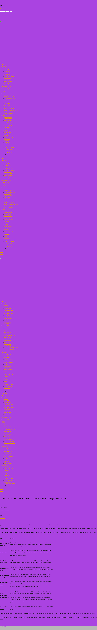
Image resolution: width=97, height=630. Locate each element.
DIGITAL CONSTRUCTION (9, 108)
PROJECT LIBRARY (6, 88)
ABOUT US (4, 66)
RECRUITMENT (7, 140)
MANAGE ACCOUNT (8, 122)
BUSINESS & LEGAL (8, 101)
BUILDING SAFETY (7, 100)
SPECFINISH (4, 393)
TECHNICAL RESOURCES (9, 96)
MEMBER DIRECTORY (6, 86)
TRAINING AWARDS (8, 149)
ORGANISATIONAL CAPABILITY (10, 98)
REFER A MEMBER (7, 366)
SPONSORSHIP (7, 130)
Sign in (1, 254)
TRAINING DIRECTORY (10, 152)
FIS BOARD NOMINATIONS (9, 74)
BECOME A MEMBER (8, 118)
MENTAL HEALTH (7, 200)
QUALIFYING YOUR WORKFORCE (10, 145)
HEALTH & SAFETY (7, 105)
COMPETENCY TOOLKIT (8, 137)
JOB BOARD (6, 144)
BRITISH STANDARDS (8, 113)
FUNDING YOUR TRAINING (9, 147)
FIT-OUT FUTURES (7, 71)
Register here (2, 518)
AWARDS (6, 123)
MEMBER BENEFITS (8, 120)
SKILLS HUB (6, 135)
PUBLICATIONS (7, 127)
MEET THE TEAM (7, 78)
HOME (3, 64)
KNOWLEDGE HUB (5, 93)
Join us (1, 252)
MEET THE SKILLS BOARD (9, 76)
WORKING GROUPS (8, 81)
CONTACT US (6, 83)
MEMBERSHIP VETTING (8, 79)
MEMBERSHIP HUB (5, 115)
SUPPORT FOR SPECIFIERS (9, 349)
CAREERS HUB (7, 142)
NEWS (3, 327)
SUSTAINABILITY (7, 103)
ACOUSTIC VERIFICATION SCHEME (11, 110)
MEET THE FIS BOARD (8, 73)
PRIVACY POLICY (7, 178)
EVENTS (3, 91)
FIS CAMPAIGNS (7, 69)
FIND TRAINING (7, 244)
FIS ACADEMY (7, 139)
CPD (7, 154)
